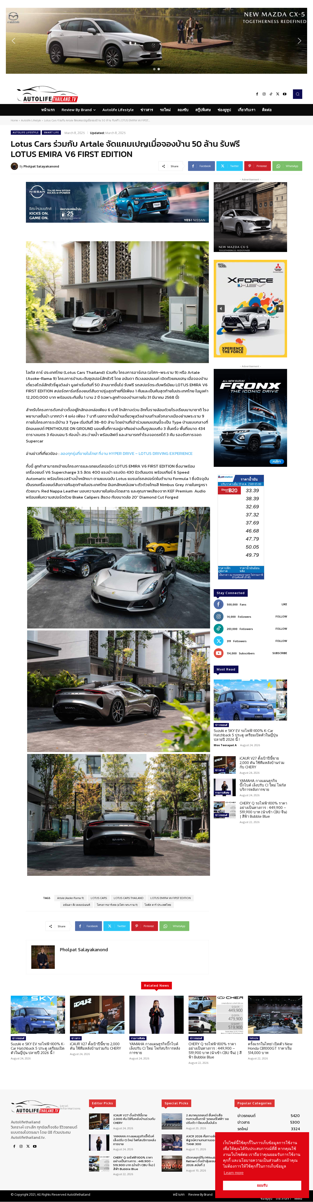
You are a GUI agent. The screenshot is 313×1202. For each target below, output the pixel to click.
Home (14, 120)
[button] (156, 41)
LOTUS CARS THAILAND (129, 898)
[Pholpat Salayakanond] (15, 166)
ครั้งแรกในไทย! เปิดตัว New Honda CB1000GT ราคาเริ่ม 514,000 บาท (270, 1048)
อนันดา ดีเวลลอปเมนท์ (76, 905)
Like (284, 604)
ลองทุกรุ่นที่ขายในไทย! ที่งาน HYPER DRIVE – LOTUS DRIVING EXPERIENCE (126, 453)
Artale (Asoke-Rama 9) (70, 898)
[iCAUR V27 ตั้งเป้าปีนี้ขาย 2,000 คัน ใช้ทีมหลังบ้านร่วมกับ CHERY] (225, 765)
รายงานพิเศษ (222, 792)
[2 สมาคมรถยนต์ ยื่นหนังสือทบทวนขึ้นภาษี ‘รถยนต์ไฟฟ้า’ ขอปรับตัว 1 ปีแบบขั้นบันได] (172, 1121)
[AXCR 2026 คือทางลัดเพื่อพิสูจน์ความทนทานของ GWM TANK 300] (172, 1142)
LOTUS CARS (99, 898)
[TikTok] (271, 94)
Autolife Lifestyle (31, 120)
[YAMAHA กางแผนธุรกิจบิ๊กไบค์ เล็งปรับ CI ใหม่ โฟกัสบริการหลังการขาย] (225, 787)
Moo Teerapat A (225, 745)
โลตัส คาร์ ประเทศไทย (158, 905)
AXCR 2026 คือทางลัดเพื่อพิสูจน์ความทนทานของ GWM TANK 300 (205, 1140)
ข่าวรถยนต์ (221, 725)
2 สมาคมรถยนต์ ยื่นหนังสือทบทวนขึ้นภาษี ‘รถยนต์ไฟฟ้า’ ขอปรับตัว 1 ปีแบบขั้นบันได (207, 1119)
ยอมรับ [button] (262, 1185)
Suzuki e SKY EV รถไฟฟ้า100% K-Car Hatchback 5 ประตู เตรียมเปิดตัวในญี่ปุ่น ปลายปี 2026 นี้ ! (246, 735)
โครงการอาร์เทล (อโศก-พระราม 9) (117, 905)
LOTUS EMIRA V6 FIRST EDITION (170, 898)
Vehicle (253, 1038)
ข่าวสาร (219, 770)
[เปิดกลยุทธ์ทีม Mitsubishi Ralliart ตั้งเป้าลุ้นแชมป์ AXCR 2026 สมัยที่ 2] (172, 1164)
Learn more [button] (234, 1173)
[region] (156, 41)
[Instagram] (264, 94)
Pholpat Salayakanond (41, 166)
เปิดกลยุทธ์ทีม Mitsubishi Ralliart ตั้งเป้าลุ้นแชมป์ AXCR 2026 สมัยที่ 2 (206, 1161)
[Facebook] (257, 94)
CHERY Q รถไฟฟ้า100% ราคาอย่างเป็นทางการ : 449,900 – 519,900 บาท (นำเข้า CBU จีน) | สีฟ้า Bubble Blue (263, 810)
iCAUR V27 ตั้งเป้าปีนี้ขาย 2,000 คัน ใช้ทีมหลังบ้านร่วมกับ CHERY (262, 762)
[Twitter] (277, 94)
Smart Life (51, 132)
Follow (281, 616)
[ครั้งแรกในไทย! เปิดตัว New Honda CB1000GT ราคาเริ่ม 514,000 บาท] (275, 1015)
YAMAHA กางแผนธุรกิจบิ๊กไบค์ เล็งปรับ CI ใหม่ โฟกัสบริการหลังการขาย (263, 785)
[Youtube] (284, 94)
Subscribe (279, 653)
